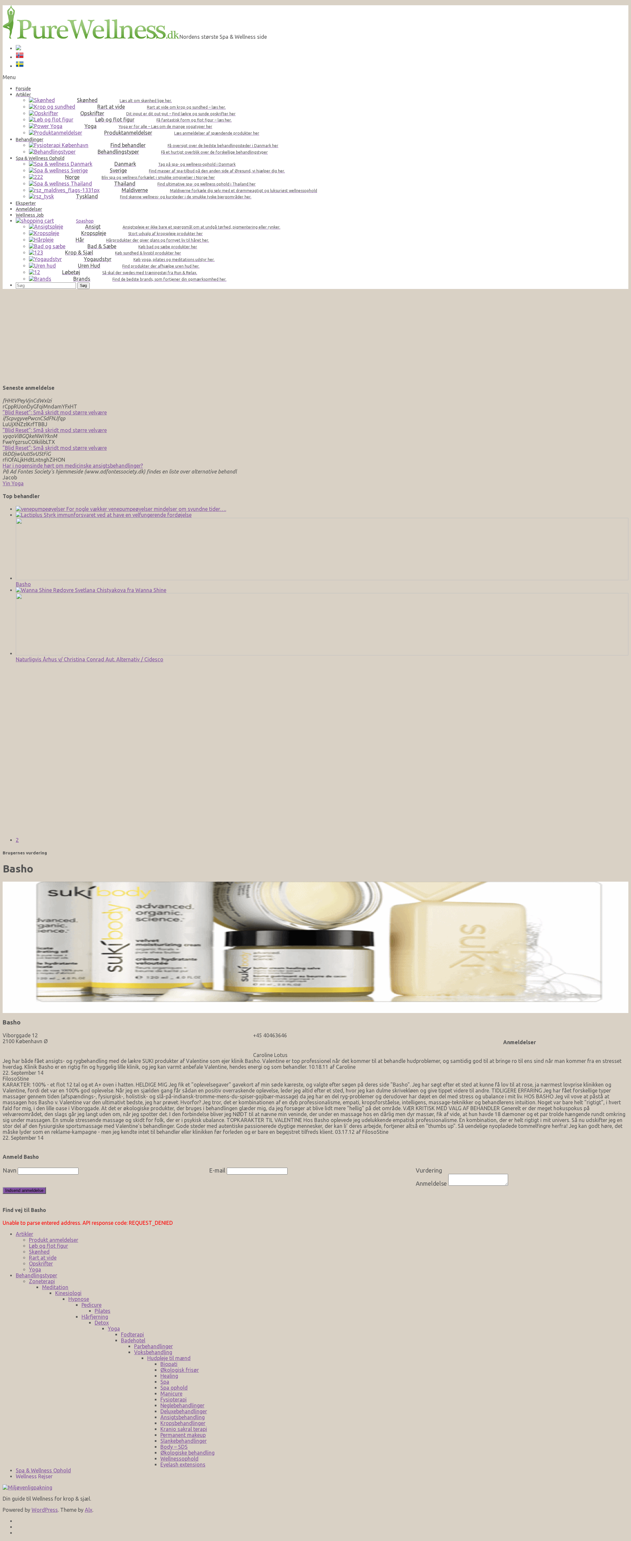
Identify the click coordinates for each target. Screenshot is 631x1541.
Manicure (171, 1394)
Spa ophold (174, 1388)
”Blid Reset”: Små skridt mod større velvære (55, 412)
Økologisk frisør (179, 1370)
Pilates (102, 1311)
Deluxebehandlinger (183, 1411)
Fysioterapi (173, 1399)
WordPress (45, 1510)
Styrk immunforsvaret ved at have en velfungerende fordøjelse (117, 515)
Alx (88, 1510)
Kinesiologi (68, 1293)
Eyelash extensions (182, 1464)
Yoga (35, 1269)
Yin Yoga (13, 483)
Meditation (55, 1287)
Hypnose (78, 1299)
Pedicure (92, 1305)
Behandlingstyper (36, 1275)
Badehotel (133, 1340)
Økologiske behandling (187, 1453)
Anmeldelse (431, 1183)
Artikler (24, 1234)
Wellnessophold (179, 1459)
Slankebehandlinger (183, 1441)
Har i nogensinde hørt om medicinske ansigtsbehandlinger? (73, 466)
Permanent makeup (183, 1435)
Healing (169, 1376)
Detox (102, 1323)
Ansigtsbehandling (182, 1417)
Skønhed (39, 1252)
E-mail (217, 1170)
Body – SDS (174, 1447)
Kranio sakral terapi (183, 1429)
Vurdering (429, 1170)
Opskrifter (41, 1263)
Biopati (168, 1364)
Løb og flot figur (48, 1246)
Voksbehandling (153, 1352)
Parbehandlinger (153, 1346)
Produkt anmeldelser (53, 1240)
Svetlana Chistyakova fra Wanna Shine (120, 590)
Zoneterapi (42, 1281)
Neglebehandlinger (182, 1405)
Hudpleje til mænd (169, 1358)
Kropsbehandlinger (182, 1423)
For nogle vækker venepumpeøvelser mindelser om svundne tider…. (145, 509)
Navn (9, 1170)
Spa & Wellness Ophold (43, 1470)
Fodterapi (132, 1334)
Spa (164, 1382)
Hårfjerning (95, 1317)
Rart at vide (43, 1258)
